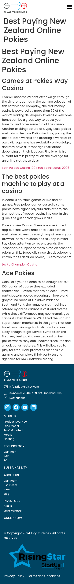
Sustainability (15, 467)
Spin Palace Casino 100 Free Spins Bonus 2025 (35, 168)
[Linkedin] (33, 407)
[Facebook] (16, 407)
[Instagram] (7, 407)
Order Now (13, 518)
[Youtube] (24, 407)
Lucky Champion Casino (19, 264)
